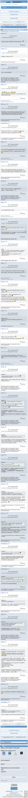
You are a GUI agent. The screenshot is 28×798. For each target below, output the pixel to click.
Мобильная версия (14, 792)
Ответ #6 (4, 145)
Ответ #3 (4, 88)
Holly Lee (3, 104)
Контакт (14, 788)
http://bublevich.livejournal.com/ (7, 101)
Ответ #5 (4, 127)
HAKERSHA (4, 123)
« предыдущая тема (7, 24)
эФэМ (2, 64)
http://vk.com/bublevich (5, 100)
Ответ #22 (4, 517)
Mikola (2, 84)
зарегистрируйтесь (17, 2)
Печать (3, 27)
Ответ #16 (4, 351)
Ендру (3, 33)
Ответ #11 (4, 245)
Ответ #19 (4, 431)
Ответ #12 (4, 267)
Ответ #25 (4, 596)
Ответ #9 (4, 206)
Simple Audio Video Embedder (12, 795)
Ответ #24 (4, 573)
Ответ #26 (4, 618)
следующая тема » (20, 24)
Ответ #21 (4, 488)
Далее (19, 21)
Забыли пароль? (4, 780)
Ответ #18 (4, 396)
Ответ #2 (4, 68)
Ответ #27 (4, 645)
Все (24, 21)
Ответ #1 (4, 52)
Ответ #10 (4, 223)
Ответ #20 (4, 459)
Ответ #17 (4, 370)
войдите (8, 2)
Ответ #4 (4, 108)
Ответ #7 (4, 165)
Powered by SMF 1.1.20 (14, 793)
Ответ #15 (4, 332)
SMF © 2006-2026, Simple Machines (14, 794)
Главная (4, 7)
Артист (3, 219)
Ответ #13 (4, 285)
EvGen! (3, 48)
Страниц (4, 21)
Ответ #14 (4, 314)
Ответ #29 (4, 706)
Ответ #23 (4, 547)
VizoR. (2, 310)
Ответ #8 (4, 185)
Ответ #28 (4, 688)
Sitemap (20, 795)
